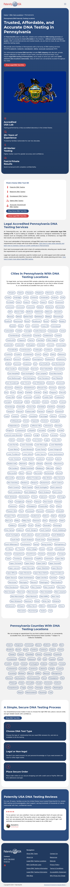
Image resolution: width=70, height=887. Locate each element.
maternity (20, 49)
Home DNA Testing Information (37, 868)
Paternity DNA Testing (17, 187)
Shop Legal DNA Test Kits (15, 65)
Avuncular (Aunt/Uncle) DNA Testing (18, 206)
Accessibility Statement (58, 872)
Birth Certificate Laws (34, 865)
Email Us (7, 861)
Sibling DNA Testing (16, 201)
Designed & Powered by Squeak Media (54, 884)
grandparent (29, 49)
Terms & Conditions (56, 868)
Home (6, 15)
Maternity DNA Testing (17, 192)
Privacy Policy (54, 865)
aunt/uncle (49, 49)
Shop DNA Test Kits (13, 718)
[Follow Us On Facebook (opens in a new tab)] (5, 865)
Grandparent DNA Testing (18, 196)
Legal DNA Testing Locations (36, 861)
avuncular (42, 49)
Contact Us (54, 853)
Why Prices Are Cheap (57, 876)
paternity (13, 49)
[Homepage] (12, 4)
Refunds (52, 861)
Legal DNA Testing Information (37, 872)
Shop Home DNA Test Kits (17, 211)
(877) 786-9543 (9, 859)
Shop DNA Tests (32, 853)
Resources (53, 857)
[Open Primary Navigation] (65, 4)
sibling (36, 49)
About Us (30, 857)
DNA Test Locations (16, 15)
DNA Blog (30, 876)
